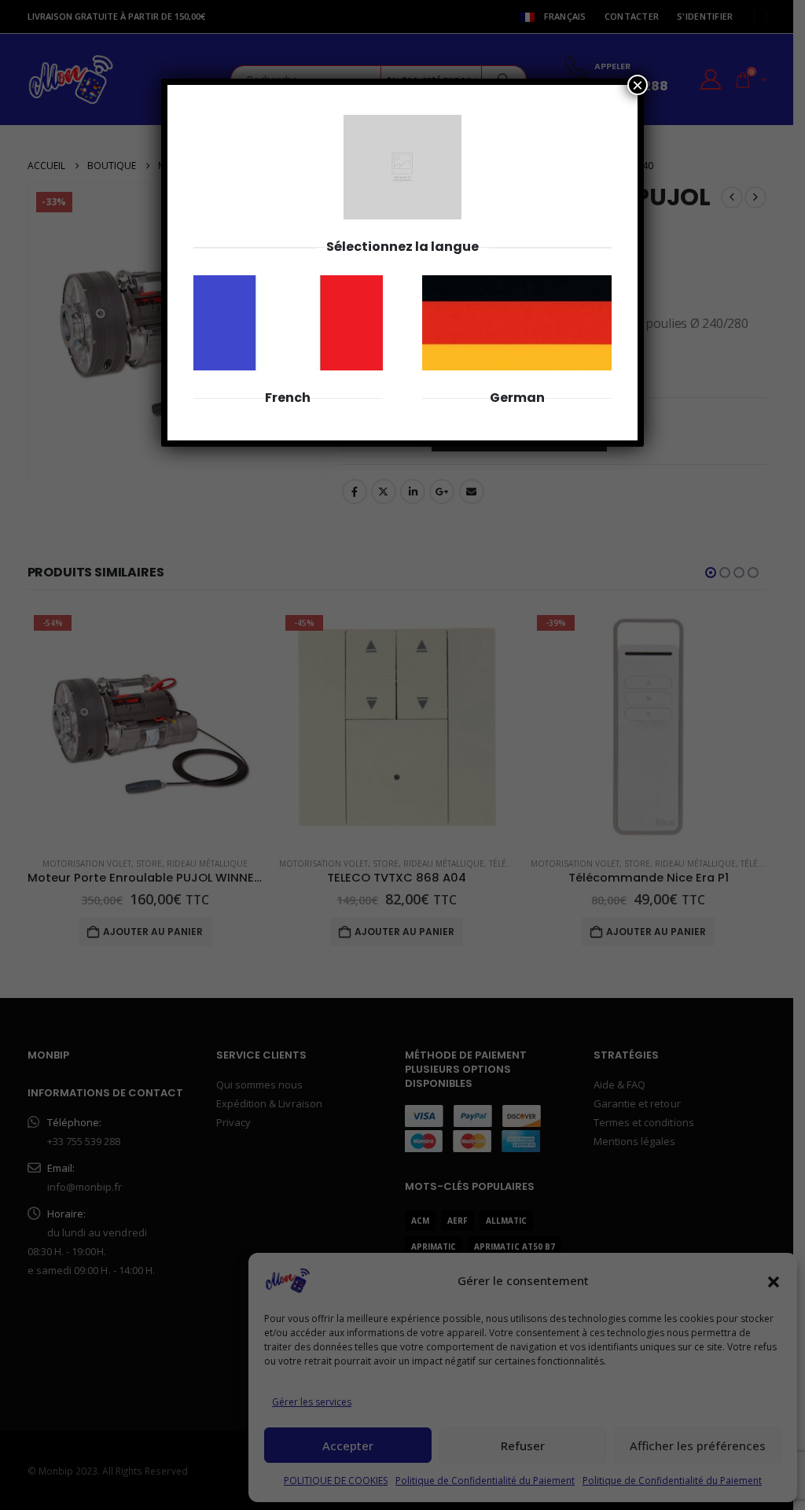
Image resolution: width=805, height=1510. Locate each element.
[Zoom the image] (288, 284)
